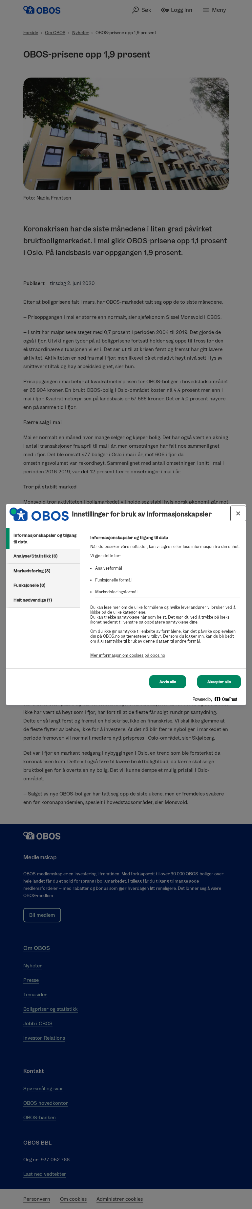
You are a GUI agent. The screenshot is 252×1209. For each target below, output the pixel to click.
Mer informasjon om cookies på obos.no (127, 655)
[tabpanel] (165, 600)
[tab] (43, 538)
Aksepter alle (219, 681)
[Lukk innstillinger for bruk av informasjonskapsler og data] (238, 513)
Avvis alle (167, 681)
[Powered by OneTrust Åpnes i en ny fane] (217, 701)
